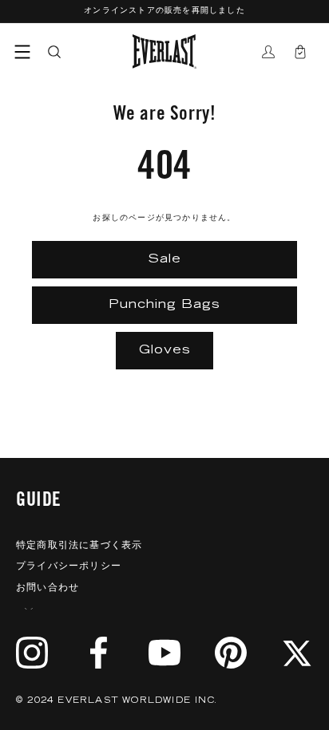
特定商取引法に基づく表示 (79, 545)
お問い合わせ (47, 588)
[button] (22, 52)
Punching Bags (164, 305)
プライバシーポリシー (68, 566)
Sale (165, 260)
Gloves (165, 351)
